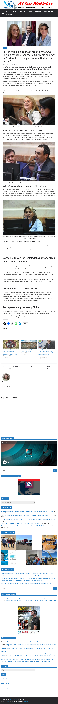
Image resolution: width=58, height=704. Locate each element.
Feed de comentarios (6, 686)
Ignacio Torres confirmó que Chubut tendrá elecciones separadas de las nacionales (21, 523)
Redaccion (15, 64)
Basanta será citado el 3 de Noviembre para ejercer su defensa (15, 368)
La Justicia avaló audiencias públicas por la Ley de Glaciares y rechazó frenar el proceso (27, 598)
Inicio (7, 11)
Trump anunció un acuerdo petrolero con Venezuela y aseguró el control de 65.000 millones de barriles (26, 526)
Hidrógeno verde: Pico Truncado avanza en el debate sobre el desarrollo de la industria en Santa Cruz (26, 515)
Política (14, 11)
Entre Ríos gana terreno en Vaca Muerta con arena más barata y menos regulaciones (29, 661)
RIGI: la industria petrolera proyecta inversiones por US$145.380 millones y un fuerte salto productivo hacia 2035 (28, 519)
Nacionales (38, 11)
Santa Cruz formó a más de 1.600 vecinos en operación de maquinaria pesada (43, 368)
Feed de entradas (5, 683)
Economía (22, 11)
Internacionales (48, 11)
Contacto (9, 14)
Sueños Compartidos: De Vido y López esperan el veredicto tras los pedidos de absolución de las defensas (27, 511)
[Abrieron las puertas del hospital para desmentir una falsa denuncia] (34, 557)
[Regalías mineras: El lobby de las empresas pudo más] (29, 344)
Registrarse (4, 678)
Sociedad (29, 11)
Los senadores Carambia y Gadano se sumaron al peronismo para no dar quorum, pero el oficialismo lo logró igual (10, 352)
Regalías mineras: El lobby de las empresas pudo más (28, 350)
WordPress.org (4, 688)
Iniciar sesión (4, 681)
